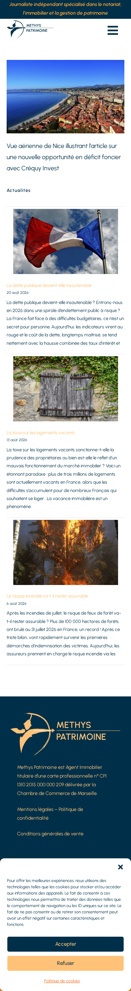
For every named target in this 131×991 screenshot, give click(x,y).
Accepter (65, 944)
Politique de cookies (62, 980)
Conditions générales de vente (50, 834)
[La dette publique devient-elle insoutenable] (65, 241)
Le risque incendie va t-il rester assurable (47, 596)
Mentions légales (35, 809)
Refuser (65, 963)
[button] (120, 867)
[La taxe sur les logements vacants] (65, 389)
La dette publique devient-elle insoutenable (49, 285)
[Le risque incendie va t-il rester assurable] (65, 552)
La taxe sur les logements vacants (41, 432)
